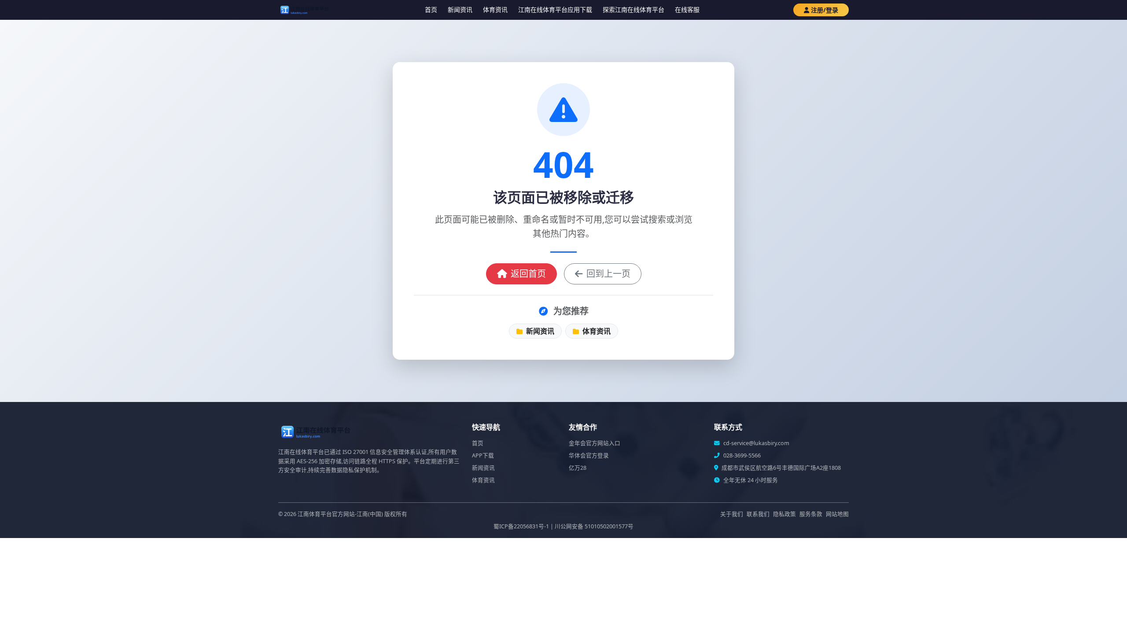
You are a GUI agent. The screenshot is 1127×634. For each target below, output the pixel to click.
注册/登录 (824, 10)
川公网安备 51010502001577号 (594, 526)
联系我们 (758, 514)
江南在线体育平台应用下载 (555, 9)
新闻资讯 (460, 9)
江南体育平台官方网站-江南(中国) (340, 514)
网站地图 (837, 514)
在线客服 (687, 9)
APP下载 (483, 455)
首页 (431, 9)
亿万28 (577, 468)
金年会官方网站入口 (594, 443)
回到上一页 (608, 274)
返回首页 (528, 274)
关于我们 (731, 514)
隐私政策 (784, 514)
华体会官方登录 (589, 455)
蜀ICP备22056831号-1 (521, 526)
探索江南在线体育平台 (633, 9)
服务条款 (810, 514)
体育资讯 (495, 9)
